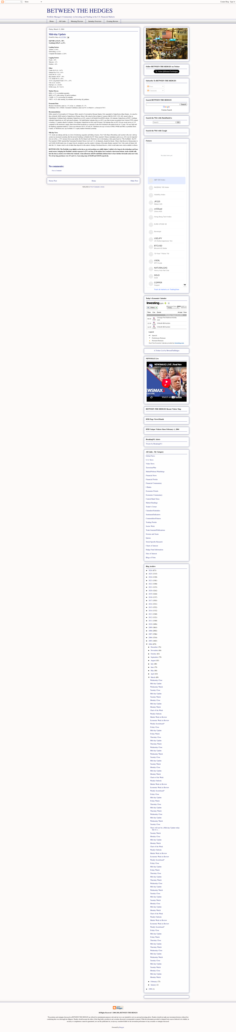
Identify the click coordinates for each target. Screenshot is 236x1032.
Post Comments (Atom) (97, 187)
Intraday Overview (94, 21)
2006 (151, 637)
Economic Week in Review (159, 720)
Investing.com (179, 343)
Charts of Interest (152, 545)
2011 (151, 620)
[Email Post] (67, 37)
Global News (150, 456)
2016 (151, 604)
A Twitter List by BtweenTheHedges (166, 350)
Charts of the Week (156, 777)
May (152, 670)
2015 (151, 607)
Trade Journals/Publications (155, 530)
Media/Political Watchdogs (155, 471)
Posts (151, 86)
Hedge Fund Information (154, 549)
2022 (151, 584)
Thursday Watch (156, 744)
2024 (151, 577)
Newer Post (53, 181)
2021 (151, 587)
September (155, 657)
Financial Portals (152, 479)
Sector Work (150, 526)
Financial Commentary (154, 483)
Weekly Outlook (156, 714)
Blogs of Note (151, 557)
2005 (151, 641)
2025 (151, 574)
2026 (151, 570)
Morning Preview (77, 21)
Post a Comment (56, 170)
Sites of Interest (151, 553)
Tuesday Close (155, 690)
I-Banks (148, 487)
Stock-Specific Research (154, 542)
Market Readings (152, 503)
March (153, 677)
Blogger (121, 1027)
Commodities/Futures (153, 518)
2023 (151, 580)
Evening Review (112, 21)
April (153, 674)
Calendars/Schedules (153, 510)
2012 (151, 617)
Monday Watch (155, 707)
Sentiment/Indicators (153, 514)
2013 (151, 614)
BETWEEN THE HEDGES (80, 10)
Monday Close (155, 700)
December (154, 647)
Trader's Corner (151, 506)
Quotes (148, 538)
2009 (151, 627)
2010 (151, 624)
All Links (62, 21)
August (153, 660)
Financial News (151, 475)
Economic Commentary (154, 495)
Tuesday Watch (155, 697)
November (154, 650)
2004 (151, 644)
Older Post (134, 181)
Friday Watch (155, 734)
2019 (151, 594)
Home (52, 21)
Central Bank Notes (152, 499)
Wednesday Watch (156, 687)
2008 (151, 630)
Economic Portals (152, 491)
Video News (150, 463)
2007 (151, 634)
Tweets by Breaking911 (154, 444)
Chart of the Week (156, 710)
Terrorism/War (151, 467)
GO (178, 122)
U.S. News (149, 460)
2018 (151, 597)
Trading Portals (151, 522)
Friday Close (154, 727)
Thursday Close (155, 737)
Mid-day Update (156, 683)
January (153, 985)
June (152, 667)
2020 (151, 590)
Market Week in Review (158, 717)
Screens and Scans (152, 534)
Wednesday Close (156, 680)
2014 (151, 610)
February (154, 981)
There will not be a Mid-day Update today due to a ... (165, 829)
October (154, 654)
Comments (153, 90)
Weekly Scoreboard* (157, 723)
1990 (151, 989)
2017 (151, 600)
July (152, 664)
